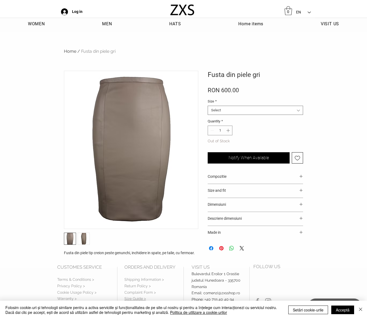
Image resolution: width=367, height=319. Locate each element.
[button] (288, 10)
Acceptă (343, 310)
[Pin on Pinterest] (221, 248)
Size (212, 101)
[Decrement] (211, 130)
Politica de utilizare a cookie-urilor (198, 312)
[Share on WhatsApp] (231, 248)
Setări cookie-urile (308, 310)
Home (70, 51)
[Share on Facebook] (211, 248)
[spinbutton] (220, 130)
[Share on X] (242, 248)
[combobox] (255, 110)
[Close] (360, 310)
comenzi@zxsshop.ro (221, 293)
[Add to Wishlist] (297, 158)
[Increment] (228, 130)
